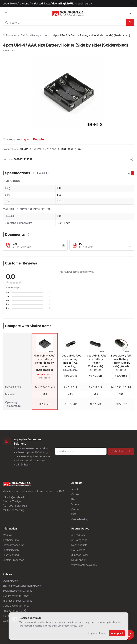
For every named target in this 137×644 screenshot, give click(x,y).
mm (128, 173)
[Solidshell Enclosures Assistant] (129, 635)
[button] (68, 92)
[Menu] (6, 13)
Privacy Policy (76, 625)
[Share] (131, 159)
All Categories (79, 539)
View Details (70, 376)
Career (75, 494)
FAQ (73, 514)
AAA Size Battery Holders (35, 35)
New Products (79, 544)
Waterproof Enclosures (84, 564)
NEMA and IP (78, 559)
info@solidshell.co (17, 497)
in (132, 173)
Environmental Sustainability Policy (22, 585)
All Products (9, 35)
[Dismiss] (132, 3)
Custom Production (13, 559)
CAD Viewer (78, 549)
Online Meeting (15, 509)
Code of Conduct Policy (16, 605)
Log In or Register (33, 139)
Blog (73, 499)
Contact (75, 509)
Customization (11, 549)
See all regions (84, 3)
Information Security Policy (17, 600)
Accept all (117, 633)
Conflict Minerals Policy (16, 595)
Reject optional (96, 633)
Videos (75, 504)
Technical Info (11, 539)
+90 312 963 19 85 (17, 505)
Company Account (13, 544)
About (74, 489)
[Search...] (130, 22)
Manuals (7, 534)
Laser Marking (11, 554)
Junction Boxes (79, 554)
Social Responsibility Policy (17, 590)
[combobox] (64, 22)
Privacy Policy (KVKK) (14, 610)
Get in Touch (118, 451)
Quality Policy (10, 580)
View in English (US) (62, 3)
